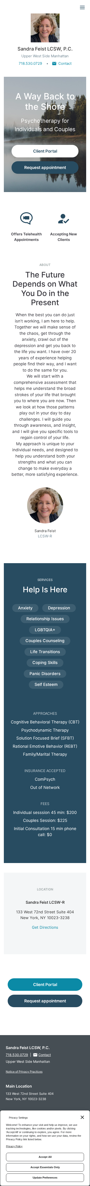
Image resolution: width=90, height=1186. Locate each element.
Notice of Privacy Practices (24, 1071)
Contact (65, 63)
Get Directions (45, 927)
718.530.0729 (30, 63)
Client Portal (45, 151)
